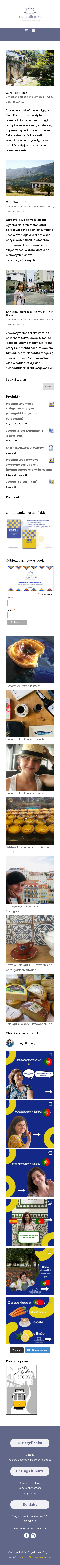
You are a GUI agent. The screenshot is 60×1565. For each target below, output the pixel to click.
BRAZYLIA (18, 102)
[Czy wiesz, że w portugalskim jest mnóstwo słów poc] (30, 1320)
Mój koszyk (30, 1493)
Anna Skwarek (35, 96)
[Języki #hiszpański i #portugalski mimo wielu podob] (30, 1222)
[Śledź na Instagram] (33, 1535)
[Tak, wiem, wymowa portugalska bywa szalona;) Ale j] (30, 1075)
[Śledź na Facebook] (26, 1535)
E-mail (12, 610)
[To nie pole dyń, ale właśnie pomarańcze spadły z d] (30, 1271)
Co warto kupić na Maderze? (25, 793)
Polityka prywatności (30, 1488)
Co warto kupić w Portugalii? (25, 739)
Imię (11, 598)
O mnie (30, 1454)
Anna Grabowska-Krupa (36, 1557)
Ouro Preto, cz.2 (16, 92)
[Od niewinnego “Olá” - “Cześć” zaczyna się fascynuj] (30, 1173)
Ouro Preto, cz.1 (16, 202)
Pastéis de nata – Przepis (23, 686)
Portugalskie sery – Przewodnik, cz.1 (29, 1024)
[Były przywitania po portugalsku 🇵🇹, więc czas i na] (30, 1124)
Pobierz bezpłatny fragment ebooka (30, 1459)
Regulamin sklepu (30, 1483)
